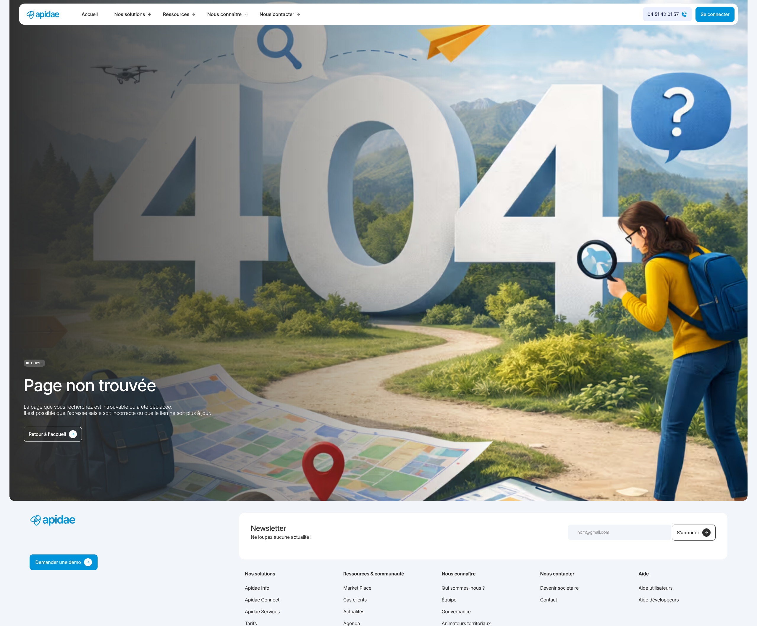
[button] (132, 14)
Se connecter (715, 14)
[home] (42, 14)
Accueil (90, 14)
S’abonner (688, 533)
